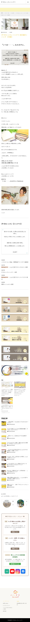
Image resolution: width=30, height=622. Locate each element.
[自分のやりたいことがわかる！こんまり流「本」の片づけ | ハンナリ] (20, 385)
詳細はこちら (15, 532)
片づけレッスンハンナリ (17, 620)
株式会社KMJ (4, 267)
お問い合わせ (5, 603)
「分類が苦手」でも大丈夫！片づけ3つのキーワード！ (17, 422)
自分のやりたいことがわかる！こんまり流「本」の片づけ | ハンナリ (19, 391)
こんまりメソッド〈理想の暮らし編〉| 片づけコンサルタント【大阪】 (7, 391)
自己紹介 (4, 611)
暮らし (9, 496)
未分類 (11, 32)
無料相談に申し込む (15, 564)
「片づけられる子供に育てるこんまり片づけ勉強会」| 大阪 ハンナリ (17, 450)
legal (18, 601)
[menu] (28, 2)
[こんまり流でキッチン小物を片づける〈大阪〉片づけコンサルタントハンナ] (7, 400)
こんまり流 (5, 496)
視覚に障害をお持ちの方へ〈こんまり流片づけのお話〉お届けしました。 (17, 478)
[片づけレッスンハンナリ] (13, 2)
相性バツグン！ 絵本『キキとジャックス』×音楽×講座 (17, 485)
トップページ (6, 601)
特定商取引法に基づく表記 (21, 604)
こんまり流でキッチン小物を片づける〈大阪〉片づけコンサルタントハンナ (17, 464)
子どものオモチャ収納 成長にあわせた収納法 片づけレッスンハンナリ (17, 443)
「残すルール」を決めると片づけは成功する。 (17, 436)
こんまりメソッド (14, 496)
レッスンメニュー (6, 605)
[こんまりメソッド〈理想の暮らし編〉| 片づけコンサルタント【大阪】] (7, 385)
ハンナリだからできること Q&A (8, 608)
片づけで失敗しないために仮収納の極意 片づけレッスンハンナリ (17, 429)
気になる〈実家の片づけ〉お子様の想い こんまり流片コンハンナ (17, 471)
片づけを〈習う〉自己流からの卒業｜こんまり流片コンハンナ (17, 457)
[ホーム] (1, 12)
